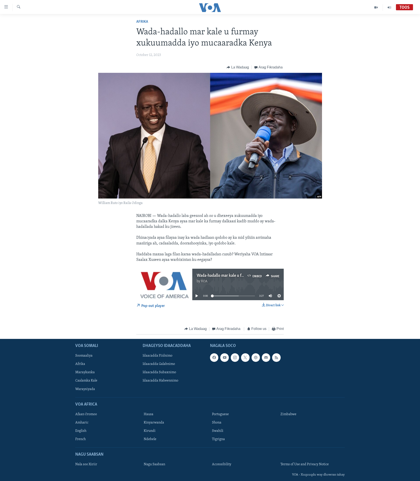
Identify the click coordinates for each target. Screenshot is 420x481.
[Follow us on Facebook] (214, 357)
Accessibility (221, 464)
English (80, 431)
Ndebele (150, 439)
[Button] (238, 67)
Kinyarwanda (154, 422)
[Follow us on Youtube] (224, 357)
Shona (216, 422)
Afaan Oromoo (86, 414)
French (80, 439)
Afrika (142, 22)
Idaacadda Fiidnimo (157, 355)
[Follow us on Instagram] (235, 357)
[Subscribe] (266, 357)
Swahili (217, 431)
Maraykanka (85, 372)
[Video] (376, 7)
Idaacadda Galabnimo (159, 364)
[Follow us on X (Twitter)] (245, 357)
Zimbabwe (288, 414)
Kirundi (150, 431)
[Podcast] (256, 357)
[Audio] (389, 7)
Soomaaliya (84, 355)
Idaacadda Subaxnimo (159, 372)
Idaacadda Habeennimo (160, 381)
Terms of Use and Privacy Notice (304, 464)
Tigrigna (218, 439)
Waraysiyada (85, 389)
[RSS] (276, 357)
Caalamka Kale (86, 381)
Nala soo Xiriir (86, 464)
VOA (204, 281)
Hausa (148, 414)
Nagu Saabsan (154, 464)
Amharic (81, 422)
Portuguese (220, 414)
